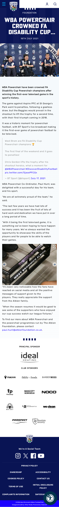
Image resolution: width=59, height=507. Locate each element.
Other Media (29, 505)
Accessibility (43, 472)
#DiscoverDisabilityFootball (41, 169)
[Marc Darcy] (9, 406)
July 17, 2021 (38, 178)
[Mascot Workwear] (29, 392)
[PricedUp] (9, 392)
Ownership (16, 472)
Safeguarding (43, 494)
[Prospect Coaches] (19, 421)
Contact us (43, 478)
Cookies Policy (16, 478)
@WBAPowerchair (15, 169)
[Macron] (9, 377)
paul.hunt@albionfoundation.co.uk (22, 330)
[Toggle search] (55, 4)
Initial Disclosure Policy (43, 486)
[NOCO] (49, 392)
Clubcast (44, 505)
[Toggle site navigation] (4, 4)
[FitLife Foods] (29, 377)
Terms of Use (16, 486)
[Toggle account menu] (47, 4)
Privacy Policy (29, 466)
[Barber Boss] (49, 377)
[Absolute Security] (39, 421)
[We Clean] (49, 406)
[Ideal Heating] (29, 357)
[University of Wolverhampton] (29, 406)
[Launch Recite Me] (50, 498)
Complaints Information (16, 494)
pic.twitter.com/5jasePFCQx (21, 172)
